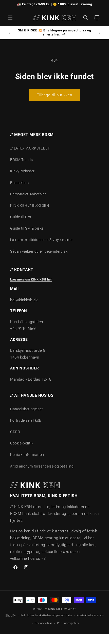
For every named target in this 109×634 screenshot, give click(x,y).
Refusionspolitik (68, 623)
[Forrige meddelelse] (9, 32)
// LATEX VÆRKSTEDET (30, 148)
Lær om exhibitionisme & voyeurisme (41, 240)
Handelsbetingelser (26, 409)
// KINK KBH (53, 609)
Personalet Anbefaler (28, 194)
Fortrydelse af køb (25, 420)
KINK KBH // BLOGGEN (29, 205)
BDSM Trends (21, 160)
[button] (10, 17)
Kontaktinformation (27, 455)
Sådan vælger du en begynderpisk (39, 251)
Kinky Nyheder (22, 171)
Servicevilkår (43, 623)
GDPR (15, 432)
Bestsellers (19, 183)
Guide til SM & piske (27, 228)
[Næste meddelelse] (99, 32)
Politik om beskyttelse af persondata (46, 615)
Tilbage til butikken (54, 95)
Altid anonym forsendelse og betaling (42, 466)
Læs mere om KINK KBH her (31, 279)
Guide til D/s (20, 217)
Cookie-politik (21, 443)
